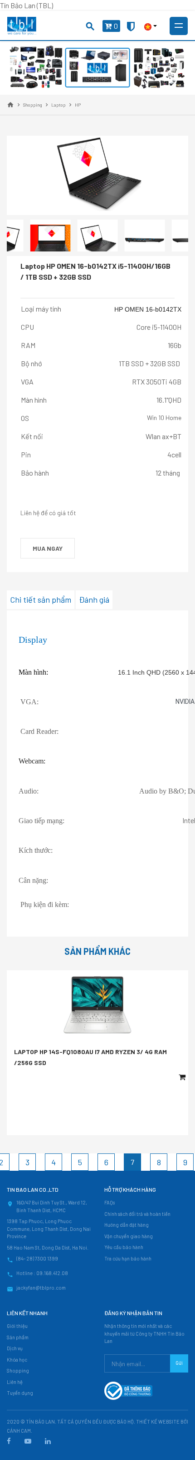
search (90, 26)
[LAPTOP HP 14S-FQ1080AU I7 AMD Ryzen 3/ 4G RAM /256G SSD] (97, 1005)
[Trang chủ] (10, 104)
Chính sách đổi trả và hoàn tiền (137, 1214)
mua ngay (48, 548)
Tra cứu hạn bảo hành (127, 1258)
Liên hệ (15, 1382)
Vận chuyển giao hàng (128, 1236)
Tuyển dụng (20, 1393)
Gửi (179, 1363)
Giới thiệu (17, 1326)
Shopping (18, 1370)
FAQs (109, 1202)
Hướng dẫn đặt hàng (126, 1225)
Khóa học (17, 1360)
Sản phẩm (18, 1337)
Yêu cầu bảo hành (123, 1247)
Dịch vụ (15, 1348)
